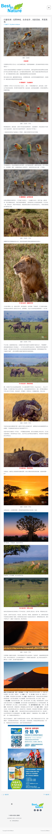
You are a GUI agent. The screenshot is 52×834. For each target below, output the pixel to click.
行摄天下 (7, 24)
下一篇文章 (47, 794)
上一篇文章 (5, 794)
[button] (12, 804)
